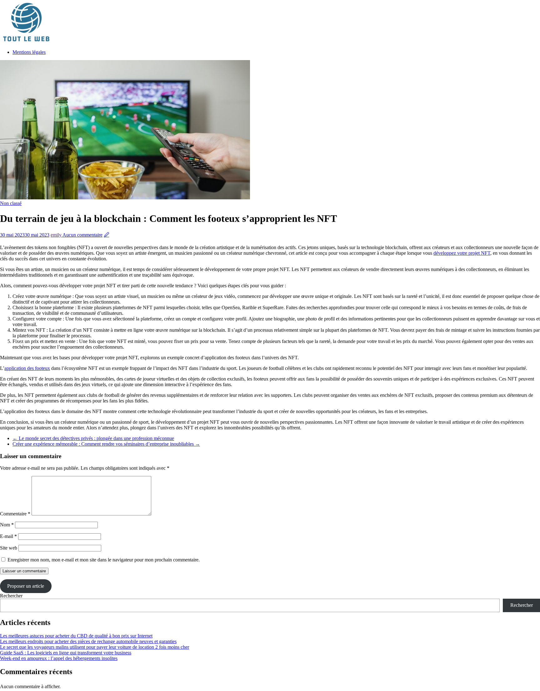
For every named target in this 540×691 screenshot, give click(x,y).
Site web (8, 547)
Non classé (11, 203)
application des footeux (27, 368)
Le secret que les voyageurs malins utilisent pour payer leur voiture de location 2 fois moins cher (94, 647)
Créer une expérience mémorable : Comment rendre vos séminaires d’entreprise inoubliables (106, 444)
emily (56, 235)
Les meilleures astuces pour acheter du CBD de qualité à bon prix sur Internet (76, 635)
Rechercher (11, 595)
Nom (7, 524)
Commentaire (15, 513)
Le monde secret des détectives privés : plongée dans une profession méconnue (93, 438)
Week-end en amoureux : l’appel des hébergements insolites (59, 658)
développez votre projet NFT (461, 253)
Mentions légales (29, 52)
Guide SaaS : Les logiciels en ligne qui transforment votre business (65, 652)
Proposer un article (25, 586)
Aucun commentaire (82, 235)
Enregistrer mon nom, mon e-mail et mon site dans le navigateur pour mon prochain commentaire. (104, 559)
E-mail (8, 536)
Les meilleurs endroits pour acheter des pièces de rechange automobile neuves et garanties (88, 641)
